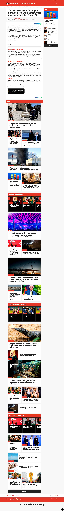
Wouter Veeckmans (17, 18)
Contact (56, 499)
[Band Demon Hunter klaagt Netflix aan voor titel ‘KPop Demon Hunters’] (15, 307)
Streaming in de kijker (17, 6)
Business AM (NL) (9, 499)
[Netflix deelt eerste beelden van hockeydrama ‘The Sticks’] (29, 307)
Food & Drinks (12, 179)
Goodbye (21, 499)
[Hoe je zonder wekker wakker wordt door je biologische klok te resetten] (45, 34)
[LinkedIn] (52, 495)
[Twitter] (50, 495)
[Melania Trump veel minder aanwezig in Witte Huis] (14, 387)
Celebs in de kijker (9, 6)
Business (24, 482)
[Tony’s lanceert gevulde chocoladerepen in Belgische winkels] (14, 173)
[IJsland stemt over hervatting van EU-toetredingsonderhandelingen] (31, 435)
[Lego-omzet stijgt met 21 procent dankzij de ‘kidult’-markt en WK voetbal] (31, 472)
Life (34, 3)
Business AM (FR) (16, 499)
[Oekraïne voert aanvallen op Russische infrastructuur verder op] (24, 148)
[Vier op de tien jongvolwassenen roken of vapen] (45, 41)
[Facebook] (49, 495)
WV (8, 19)
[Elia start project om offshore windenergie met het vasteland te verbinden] (13, 453)
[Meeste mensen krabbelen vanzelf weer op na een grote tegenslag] (45, 37)
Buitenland (11, 120)
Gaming (10, 377)
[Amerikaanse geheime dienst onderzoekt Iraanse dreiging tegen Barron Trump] (31, 130)
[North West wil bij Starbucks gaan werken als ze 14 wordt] (31, 387)
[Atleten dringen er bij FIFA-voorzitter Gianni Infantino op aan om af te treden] (29, 418)
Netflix (11, 313)
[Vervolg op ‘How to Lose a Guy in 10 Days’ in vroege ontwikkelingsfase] (14, 472)
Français (56, 495)
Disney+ (10, 246)
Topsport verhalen (24, 6)
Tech (32, 3)
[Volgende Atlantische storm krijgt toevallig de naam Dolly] (31, 240)
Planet (28, 3)
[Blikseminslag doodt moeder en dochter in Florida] (13, 404)
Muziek (10, 230)
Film (10, 441)
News (22, 3)
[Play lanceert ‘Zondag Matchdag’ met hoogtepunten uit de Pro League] (14, 130)
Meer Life (53, 45)
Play (25, 3)
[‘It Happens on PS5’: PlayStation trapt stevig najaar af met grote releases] (24, 360)
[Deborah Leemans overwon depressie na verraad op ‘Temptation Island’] (45, 30)
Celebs (10, 358)
